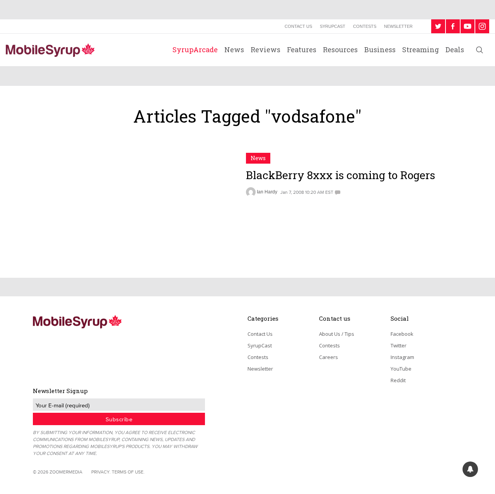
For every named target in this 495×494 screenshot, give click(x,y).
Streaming (420, 49)
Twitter (398, 345)
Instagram (402, 357)
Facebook (402, 333)
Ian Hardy (267, 192)
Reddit (398, 380)
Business (380, 49)
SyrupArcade (195, 49)
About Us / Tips (336, 333)
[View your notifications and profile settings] (470, 469)
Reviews (265, 49)
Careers (328, 357)
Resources (340, 49)
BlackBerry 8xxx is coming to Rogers (340, 175)
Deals (455, 49)
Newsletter (398, 26)
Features (301, 49)
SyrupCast (332, 26)
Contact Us (298, 26)
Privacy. (101, 471)
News (234, 49)
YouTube (401, 368)
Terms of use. (128, 471)
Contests (364, 26)
